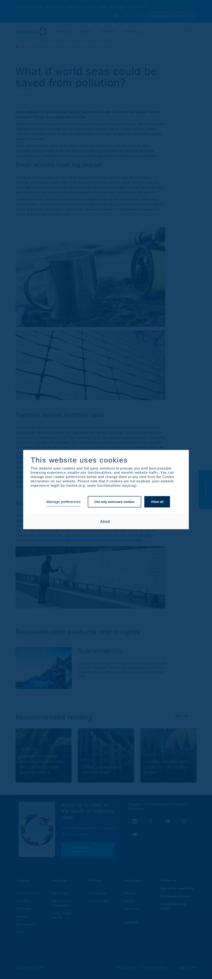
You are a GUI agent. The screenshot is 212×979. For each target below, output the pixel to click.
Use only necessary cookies (114, 502)
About (105, 521)
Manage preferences (63, 502)
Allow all (157, 502)
